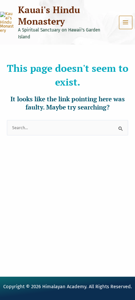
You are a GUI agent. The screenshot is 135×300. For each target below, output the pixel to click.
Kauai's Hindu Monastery (49, 15)
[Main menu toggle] (125, 22)
